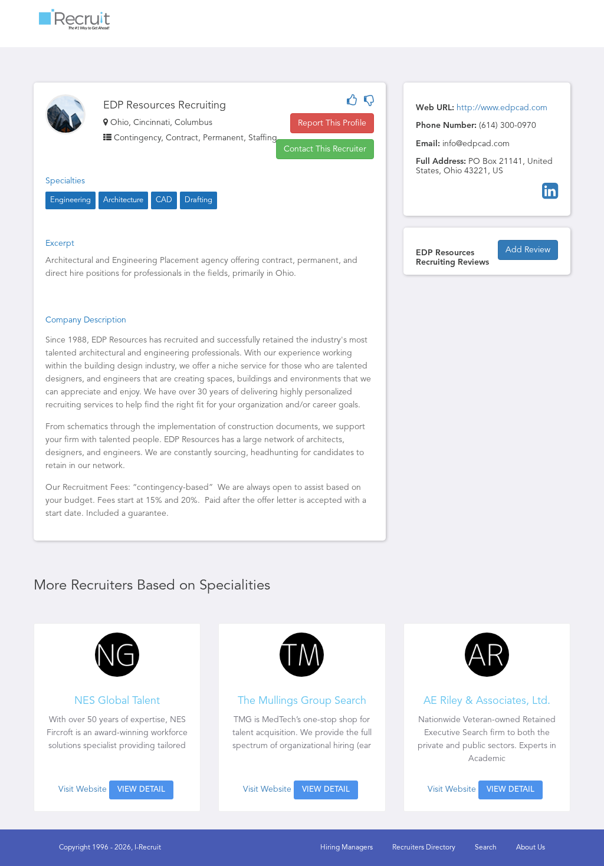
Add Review (527, 250)
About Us (530, 847)
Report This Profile (332, 123)
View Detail (141, 789)
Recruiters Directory (423, 847)
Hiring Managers (346, 847)
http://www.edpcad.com (502, 108)
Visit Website (82, 789)
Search (486, 847)
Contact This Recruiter (325, 149)
